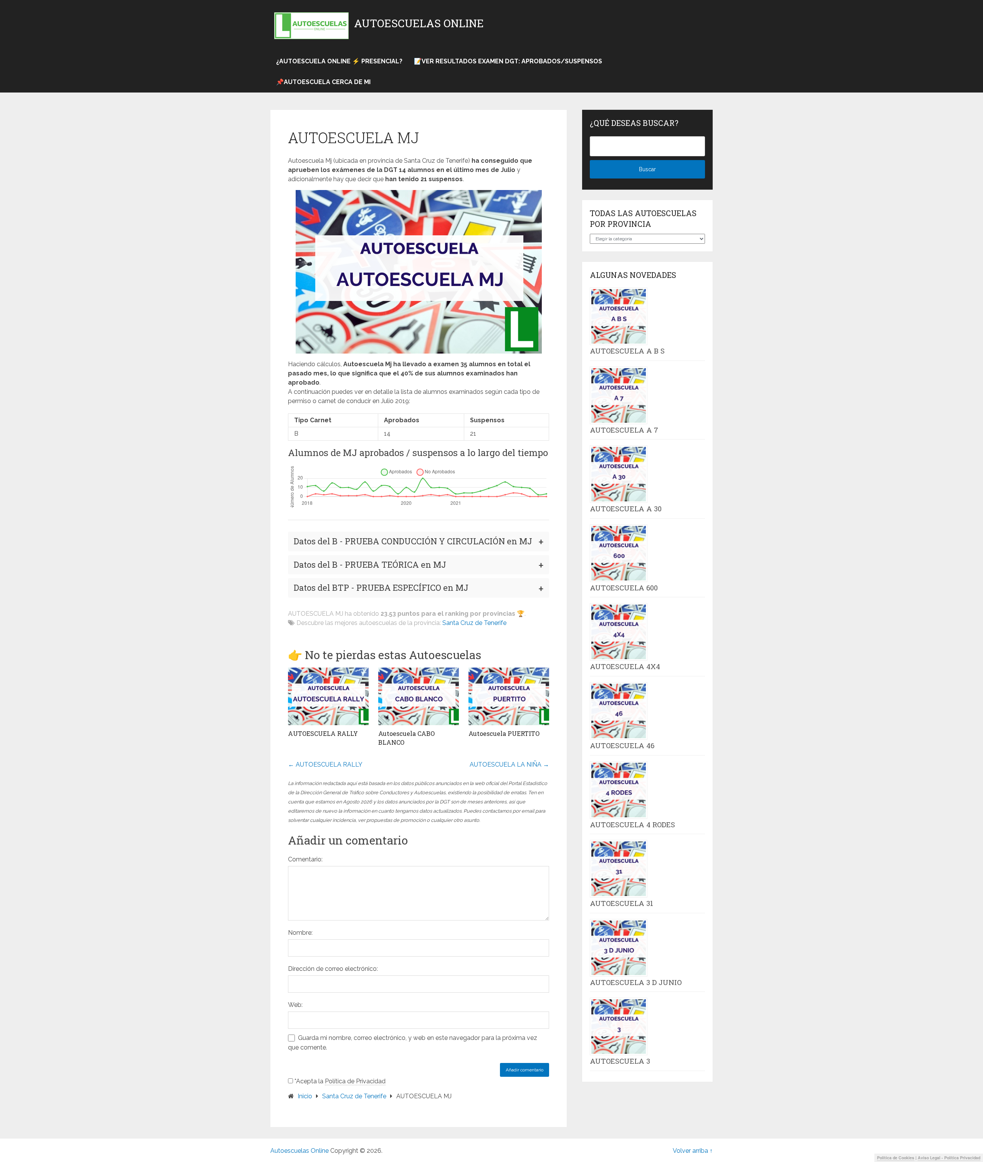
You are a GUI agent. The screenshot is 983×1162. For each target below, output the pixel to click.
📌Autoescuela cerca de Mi (323, 82)
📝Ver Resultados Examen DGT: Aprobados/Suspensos (508, 61)
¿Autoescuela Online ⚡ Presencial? (339, 61)
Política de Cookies (895, 1157)
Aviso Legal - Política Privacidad (949, 1157)
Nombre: (300, 932)
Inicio (305, 1096)
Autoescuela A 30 (626, 508)
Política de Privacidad (355, 1081)
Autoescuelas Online (419, 23)
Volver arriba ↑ (693, 1150)
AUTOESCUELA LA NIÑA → (509, 764)
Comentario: (305, 859)
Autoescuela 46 (622, 745)
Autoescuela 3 (620, 1061)
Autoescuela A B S (627, 350)
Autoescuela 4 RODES (632, 824)
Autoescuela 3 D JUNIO (636, 982)
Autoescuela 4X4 (625, 666)
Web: (295, 1004)
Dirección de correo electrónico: (333, 968)
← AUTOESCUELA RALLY (325, 764)
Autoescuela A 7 (624, 430)
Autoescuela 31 (621, 903)
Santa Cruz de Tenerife (474, 622)
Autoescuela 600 (624, 587)
